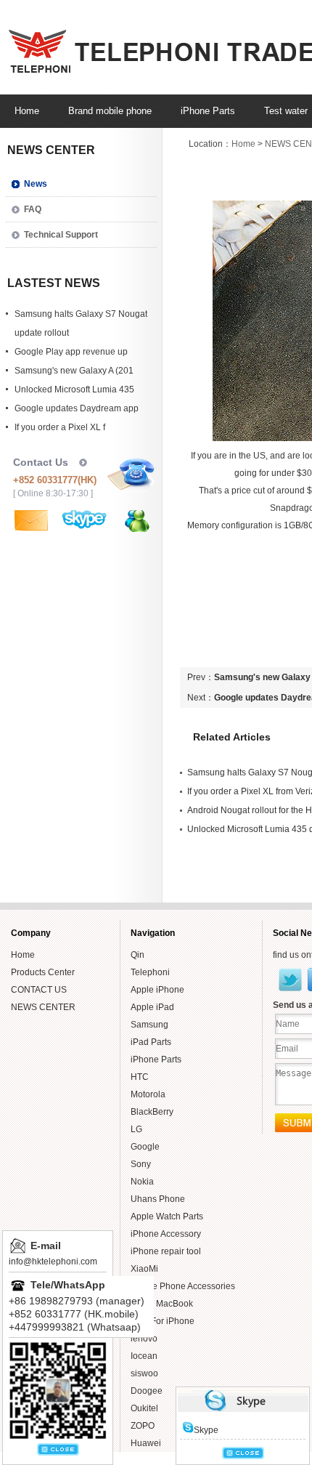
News (35, 184)
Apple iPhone (157, 990)
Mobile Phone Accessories (183, 1286)
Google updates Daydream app (77, 408)
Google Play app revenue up (71, 352)
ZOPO (143, 1426)
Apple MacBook (162, 1304)
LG (136, 1129)
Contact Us (40, 462)
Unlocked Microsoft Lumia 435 (74, 389)
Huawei (146, 1443)
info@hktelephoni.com (53, 1261)
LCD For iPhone (162, 1321)
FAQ (32, 209)
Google (145, 1147)
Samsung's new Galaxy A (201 (74, 371)
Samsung (149, 1025)
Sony (141, 1164)
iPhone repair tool (166, 1251)
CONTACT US (39, 990)
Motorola (148, 1094)
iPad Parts (151, 1042)
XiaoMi (144, 1269)
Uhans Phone (158, 1199)
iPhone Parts (156, 1059)
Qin (137, 955)
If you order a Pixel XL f (60, 427)
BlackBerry (152, 1112)
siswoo (144, 1373)
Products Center (43, 972)
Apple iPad (152, 1007)
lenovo (144, 1338)
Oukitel (144, 1408)
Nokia (142, 1182)
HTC (140, 1077)
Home (243, 144)
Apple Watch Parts (167, 1216)
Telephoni (150, 972)
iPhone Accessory (166, 1234)
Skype (206, 1430)
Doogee (147, 1391)
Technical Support (61, 235)
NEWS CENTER (43, 1007)
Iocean (144, 1356)
